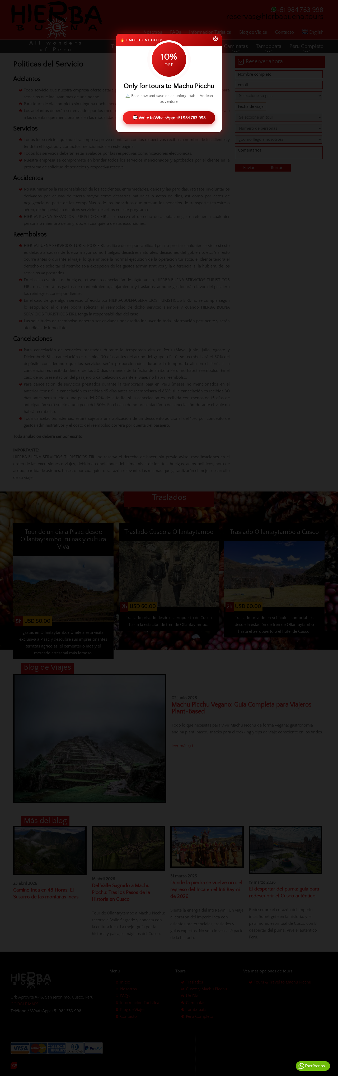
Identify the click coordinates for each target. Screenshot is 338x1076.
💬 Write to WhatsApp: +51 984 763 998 (169, 117)
